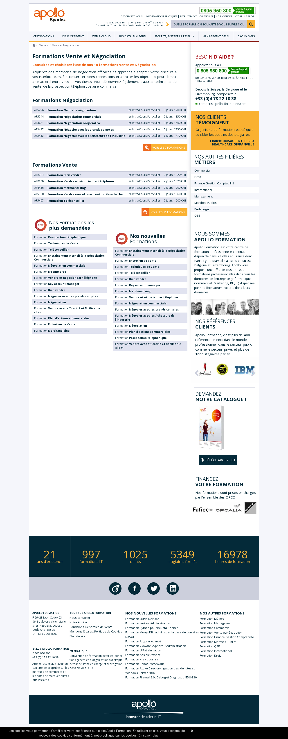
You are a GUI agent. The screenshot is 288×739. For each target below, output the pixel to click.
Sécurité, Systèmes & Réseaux (174, 36)
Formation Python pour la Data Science (151, 628)
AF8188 (39, 181)
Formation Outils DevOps (142, 619)
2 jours (168, 116)
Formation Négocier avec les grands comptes (80, 129)
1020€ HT (180, 175)
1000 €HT (180, 200)
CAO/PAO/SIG (246, 36)
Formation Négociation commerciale (74, 117)
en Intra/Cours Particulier (144, 110)
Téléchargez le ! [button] (219, 460)
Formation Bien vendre (64, 175)
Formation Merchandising (66, 188)
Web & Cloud (101, 36)
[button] (196, 372)
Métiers (43, 45)
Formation (60, 237)
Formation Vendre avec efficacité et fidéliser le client (86, 194)
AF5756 (39, 110)
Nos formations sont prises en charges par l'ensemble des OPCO (225, 494)
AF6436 (39, 188)
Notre (79, 622)
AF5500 (39, 194)
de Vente (91, 627)
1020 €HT (180, 181)
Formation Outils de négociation (71, 110)
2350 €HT (180, 129)
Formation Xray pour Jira (141, 659)
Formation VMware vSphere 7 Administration (155, 646)
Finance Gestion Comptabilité (214, 183)
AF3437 (39, 129)
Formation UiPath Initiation (143, 650)
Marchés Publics (205, 203)
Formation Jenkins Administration (147, 623)
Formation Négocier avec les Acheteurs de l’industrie (86, 136)
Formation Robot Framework (144, 664)
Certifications (43, 36)
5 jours (168, 129)
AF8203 (39, 175)
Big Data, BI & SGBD (132, 36)
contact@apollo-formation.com (222, 103)
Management (203, 196)
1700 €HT (180, 110)
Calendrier (206, 16)
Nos (224, 16)
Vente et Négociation (228, 632)
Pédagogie (201, 209)
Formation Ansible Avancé (143, 655)
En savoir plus (148, 735)
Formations (62, 100)
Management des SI (215, 36)
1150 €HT (180, 116)
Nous (80, 618)
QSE (197, 215)
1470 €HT (180, 136)
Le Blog (249, 16)
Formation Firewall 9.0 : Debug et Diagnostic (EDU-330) (161, 677)
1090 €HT (180, 188)
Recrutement (188, 16)
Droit (197, 177)
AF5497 (39, 200)
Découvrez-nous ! (132, 16)
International (203, 190)
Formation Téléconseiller (65, 201)
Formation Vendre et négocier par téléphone (80, 181)
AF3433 (39, 136)
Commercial (202, 170)
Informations (161, 16)
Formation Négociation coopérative (74, 123)
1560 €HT (180, 123)
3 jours (168, 110)
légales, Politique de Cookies (96, 631)
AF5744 (39, 116)
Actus (238, 16)
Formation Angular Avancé (143, 641)
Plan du (78, 636)
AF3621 (39, 123)
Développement (73, 36)
